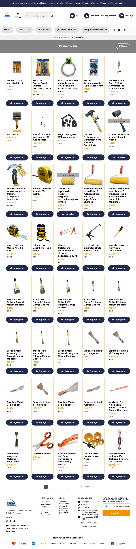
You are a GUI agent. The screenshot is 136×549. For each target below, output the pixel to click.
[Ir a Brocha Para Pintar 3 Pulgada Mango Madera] (42, 286)
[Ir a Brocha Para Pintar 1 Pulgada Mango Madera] (119, 286)
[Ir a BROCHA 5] (17, 121)
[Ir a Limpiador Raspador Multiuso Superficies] (17, 440)
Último (88, 487)
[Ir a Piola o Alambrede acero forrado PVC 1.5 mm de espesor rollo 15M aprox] (68, 67)
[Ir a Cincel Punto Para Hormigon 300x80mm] (119, 232)
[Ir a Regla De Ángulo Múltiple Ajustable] (68, 121)
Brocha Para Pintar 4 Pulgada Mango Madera (16, 302)
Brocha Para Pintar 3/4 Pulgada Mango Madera (41, 355)
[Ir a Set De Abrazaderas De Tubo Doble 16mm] (93, 67)
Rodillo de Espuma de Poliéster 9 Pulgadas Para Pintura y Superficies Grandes (93, 195)
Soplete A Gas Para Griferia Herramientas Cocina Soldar (117, 84)
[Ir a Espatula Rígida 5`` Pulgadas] (68, 389)
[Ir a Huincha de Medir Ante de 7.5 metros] (42, 175)
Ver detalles (119, 157)
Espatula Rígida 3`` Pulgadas (15, 403)
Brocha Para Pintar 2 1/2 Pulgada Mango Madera (66, 303)
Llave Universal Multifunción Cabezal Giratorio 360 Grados (119, 457)
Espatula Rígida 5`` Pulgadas (66, 403)
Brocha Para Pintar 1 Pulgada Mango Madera (117, 302)
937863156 (85, 505)
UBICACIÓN (43, 29)
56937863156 (86, 508)
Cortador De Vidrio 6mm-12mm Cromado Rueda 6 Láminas (118, 406)
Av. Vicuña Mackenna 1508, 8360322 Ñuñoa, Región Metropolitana (89, 512)
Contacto (44, 509)
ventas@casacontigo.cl (90, 502)
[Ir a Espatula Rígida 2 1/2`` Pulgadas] (119, 337)
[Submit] (51, 16)
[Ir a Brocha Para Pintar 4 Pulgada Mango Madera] (17, 286)
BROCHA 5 (12, 134)
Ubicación (45, 502)
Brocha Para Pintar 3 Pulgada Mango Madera (41, 302)
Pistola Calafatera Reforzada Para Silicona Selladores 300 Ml (67, 250)
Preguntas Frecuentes (95, 29)
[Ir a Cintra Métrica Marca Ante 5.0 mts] (17, 232)
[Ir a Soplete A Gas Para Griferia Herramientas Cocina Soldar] (119, 67)
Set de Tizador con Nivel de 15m (16, 81)
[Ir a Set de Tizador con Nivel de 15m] (17, 67)
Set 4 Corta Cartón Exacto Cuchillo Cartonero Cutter (42, 84)
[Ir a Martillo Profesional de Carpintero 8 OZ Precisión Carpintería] (93, 121)
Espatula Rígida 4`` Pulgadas (41, 403)
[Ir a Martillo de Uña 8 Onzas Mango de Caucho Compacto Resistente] (17, 175)
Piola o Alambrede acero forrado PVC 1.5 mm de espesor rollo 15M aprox (68, 85)
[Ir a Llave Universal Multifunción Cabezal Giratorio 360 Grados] (119, 440)
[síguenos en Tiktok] (124, 30)
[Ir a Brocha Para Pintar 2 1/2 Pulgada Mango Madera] (68, 286)
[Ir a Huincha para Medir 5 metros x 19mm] (42, 232)
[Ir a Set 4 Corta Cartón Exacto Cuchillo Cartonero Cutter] (42, 67)
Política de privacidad (63, 512)
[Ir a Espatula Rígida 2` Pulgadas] (93, 389)
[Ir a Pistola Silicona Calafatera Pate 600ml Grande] (93, 232)
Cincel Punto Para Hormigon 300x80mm (118, 248)
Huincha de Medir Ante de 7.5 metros (42, 191)
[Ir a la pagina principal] (7, 15)
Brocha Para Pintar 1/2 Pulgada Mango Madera (68, 354)
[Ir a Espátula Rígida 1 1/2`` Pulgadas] (93, 337)
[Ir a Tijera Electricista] (42, 440)
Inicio (56, 37)
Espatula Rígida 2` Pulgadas (93, 403)
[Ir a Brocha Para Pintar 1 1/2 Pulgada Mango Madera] (17, 337)
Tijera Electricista (42, 453)
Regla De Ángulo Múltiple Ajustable (67, 136)
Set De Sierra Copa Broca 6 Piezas (91, 456)
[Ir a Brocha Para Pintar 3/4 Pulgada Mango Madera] (42, 337)
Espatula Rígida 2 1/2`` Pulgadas (118, 352)
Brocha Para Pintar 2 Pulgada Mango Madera (92, 302)
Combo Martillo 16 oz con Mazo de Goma (119, 137)
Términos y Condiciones (64, 502)
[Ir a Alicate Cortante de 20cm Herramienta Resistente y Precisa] (68, 440)
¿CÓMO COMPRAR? (66, 29)
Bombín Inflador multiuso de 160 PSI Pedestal (41, 137)
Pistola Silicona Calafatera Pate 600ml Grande (92, 248)
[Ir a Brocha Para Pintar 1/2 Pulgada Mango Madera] (68, 337)
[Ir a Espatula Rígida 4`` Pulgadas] (42, 389)
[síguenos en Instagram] (113, 30)
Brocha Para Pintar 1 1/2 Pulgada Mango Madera (15, 355)
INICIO (7, 29)
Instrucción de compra (46, 505)
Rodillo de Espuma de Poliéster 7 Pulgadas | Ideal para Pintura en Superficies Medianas (119, 195)
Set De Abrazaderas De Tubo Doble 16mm (93, 83)
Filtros (124, 46)
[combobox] (39, 16)
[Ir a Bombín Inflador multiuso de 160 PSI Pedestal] (42, 121)
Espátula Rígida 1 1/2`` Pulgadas (93, 352)
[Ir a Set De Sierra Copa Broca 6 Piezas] (93, 440)
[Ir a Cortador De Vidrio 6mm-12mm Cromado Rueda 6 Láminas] (119, 389)
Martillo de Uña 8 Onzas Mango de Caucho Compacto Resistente (16, 194)
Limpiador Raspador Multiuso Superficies (13, 457)
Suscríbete (116, 513)
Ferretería (65, 37)
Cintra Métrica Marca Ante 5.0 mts (15, 248)
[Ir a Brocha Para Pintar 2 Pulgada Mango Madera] (93, 286)
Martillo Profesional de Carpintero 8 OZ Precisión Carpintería (92, 139)
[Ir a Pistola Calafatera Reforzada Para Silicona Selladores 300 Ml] (68, 232)
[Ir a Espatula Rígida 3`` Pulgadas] (17, 389)
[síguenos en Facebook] (119, 30)
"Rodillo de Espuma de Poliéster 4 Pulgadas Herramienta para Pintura (68, 195)
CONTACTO (24, 29)
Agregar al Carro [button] (18, 104)
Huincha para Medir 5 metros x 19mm (42, 248)
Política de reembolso (63, 507)
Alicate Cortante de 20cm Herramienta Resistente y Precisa (67, 459)
